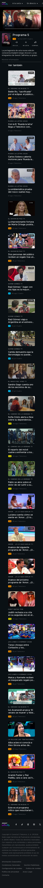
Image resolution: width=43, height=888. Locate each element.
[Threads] (28, 824)
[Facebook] (16, 824)
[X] (40, 824)
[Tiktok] (22, 824)
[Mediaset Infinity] (5, 3)
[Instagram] (34, 824)
